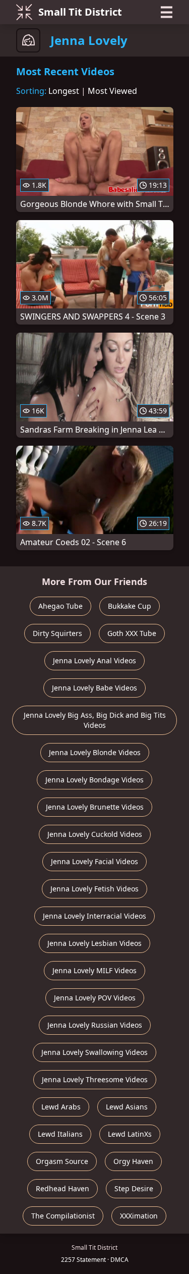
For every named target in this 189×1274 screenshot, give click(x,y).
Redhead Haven (62, 1188)
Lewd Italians (60, 1134)
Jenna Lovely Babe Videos (94, 688)
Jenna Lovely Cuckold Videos (94, 834)
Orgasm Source (62, 1161)
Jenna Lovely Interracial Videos (94, 916)
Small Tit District (80, 12)
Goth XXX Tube (131, 633)
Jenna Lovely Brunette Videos (95, 807)
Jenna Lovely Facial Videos (94, 861)
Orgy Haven (133, 1161)
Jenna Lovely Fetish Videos (94, 888)
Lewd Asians (127, 1106)
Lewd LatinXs (130, 1134)
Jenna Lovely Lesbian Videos (94, 943)
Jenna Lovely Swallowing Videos (94, 1052)
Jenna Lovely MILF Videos (94, 970)
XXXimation (139, 1215)
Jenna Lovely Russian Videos (94, 1025)
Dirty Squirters (57, 633)
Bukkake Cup (129, 606)
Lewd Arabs (61, 1106)
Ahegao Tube (60, 606)
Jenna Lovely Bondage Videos (94, 779)
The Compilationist (63, 1215)
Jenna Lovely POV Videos (95, 997)
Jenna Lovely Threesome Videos (95, 1079)
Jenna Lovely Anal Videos (94, 660)
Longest (63, 90)
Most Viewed (112, 90)
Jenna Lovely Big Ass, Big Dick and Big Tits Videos (95, 720)
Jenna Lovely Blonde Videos (95, 752)
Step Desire (133, 1188)
